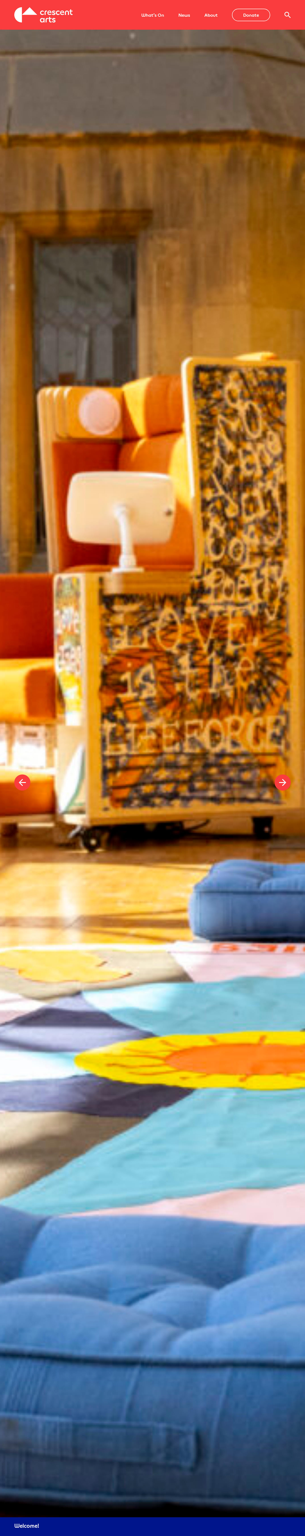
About (211, 15)
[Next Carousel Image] (283, 782)
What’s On (152, 15)
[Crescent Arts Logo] (43, 15)
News (184, 15)
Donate (251, 15)
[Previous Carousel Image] (22, 782)
